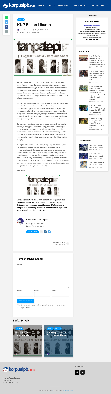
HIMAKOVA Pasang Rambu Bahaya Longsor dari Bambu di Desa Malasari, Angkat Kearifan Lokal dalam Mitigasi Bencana (97, 92)
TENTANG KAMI (97, 5)
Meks (53, 390)
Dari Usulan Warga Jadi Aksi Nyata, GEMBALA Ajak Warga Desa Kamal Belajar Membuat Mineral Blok (97, 60)
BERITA (41, 5)
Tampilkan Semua (32, 232)
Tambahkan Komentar (53, 30)
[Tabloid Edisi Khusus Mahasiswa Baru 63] (83, 147)
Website (54, 290)
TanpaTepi (21, 19)
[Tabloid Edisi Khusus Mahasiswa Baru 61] (83, 165)
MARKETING (63, 5)
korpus (50, 328)
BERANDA (30, 5)
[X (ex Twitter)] (82, 372)
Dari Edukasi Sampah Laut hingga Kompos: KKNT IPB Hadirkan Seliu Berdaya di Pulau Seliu (96, 75)
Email (36, 290)
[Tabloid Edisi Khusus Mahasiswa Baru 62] (83, 156)
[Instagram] (77, 372)
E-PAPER (51, 5)
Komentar (20, 264)
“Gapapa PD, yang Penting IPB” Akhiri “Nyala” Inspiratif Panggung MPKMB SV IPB (97, 123)
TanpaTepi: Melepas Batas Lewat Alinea (56, 334)
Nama (19, 290)
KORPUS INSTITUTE (80, 5)
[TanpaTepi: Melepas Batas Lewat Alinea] (58, 341)
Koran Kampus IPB (68, 390)
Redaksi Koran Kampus (26, 30)
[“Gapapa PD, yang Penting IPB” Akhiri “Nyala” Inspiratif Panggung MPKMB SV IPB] (83, 121)
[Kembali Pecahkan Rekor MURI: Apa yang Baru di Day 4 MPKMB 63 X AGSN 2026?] (83, 108)
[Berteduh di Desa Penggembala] (27, 341)
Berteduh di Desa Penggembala (23, 334)
